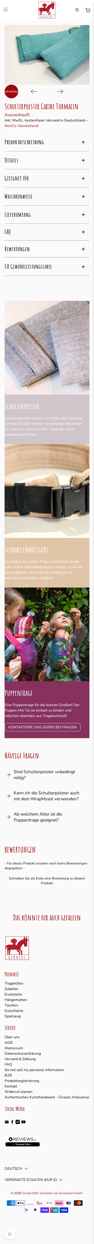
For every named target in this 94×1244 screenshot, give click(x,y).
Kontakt (11, 1086)
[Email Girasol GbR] (7, 1122)
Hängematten (16, 999)
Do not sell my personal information (34, 1069)
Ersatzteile (13, 994)
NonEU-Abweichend (21, 125)
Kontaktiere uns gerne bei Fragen (42, 727)
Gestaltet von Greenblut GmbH (61, 1193)
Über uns (12, 1037)
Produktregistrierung (22, 1080)
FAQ (8, 1064)
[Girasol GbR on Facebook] (12, 1122)
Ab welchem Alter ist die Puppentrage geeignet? (38, 817)
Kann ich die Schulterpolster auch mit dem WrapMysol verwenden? (46, 796)
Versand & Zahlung (20, 1059)
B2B (8, 1075)
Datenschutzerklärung (23, 1053)
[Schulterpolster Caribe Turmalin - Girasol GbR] (47, 55)
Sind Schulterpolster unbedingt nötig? (44, 775)
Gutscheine (14, 1010)
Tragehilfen (14, 983)
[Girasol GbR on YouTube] (23, 1122)
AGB (9, 1042)
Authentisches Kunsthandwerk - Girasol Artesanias (47, 1097)
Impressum (14, 1048)
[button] (47, 880)
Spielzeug (13, 1016)
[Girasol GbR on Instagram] (18, 1122)
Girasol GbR (30, 1193)
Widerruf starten (18, 1091)
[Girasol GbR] (47, 10)
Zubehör (11, 988)
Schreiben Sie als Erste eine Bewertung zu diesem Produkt (47, 880)
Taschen (11, 1005)
